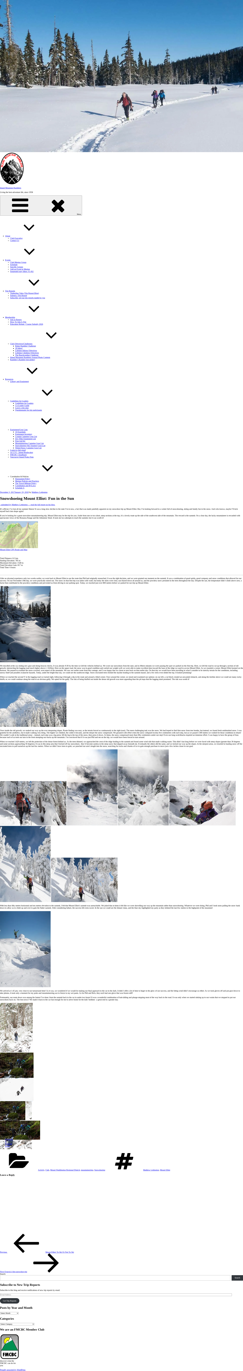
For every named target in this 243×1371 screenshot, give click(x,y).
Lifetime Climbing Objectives (27, 353)
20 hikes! (19, 348)
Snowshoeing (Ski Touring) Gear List (30, 446)
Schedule (13, 265)
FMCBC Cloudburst (18, 455)
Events (8, 260)
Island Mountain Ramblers (10, 188)
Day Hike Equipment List (25, 439)
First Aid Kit (20, 441)
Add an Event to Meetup (20, 269)
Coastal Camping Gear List (26, 436)
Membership (10, 317)
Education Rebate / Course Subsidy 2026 (26, 324)
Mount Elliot (165, 1170)
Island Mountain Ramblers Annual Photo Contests (30, 357)
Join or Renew (16, 320)
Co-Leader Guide (22, 405)
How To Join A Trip (18, 322)
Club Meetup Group (18, 262)
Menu (79, 214)
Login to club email (18, 450)
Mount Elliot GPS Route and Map (13, 550)
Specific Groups (16, 267)
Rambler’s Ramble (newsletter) (22, 360)
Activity (41, 1170)
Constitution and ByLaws (25, 486)
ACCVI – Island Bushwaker (21, 452)
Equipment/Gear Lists (19, 430)
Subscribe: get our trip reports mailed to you (27, 298)
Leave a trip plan (22, 408)
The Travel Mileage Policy (25, 483)
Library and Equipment (19, 381)
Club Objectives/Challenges (21, 344)
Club (47, 1170)
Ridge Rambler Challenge (25, 346)
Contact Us (14, 240)
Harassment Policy (22, 479)
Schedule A (19, 488)
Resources (9, 379)
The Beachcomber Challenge (26, 355)
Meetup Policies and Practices (27, 481)
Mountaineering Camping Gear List (29, 443)
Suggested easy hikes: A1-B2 (22, 271)
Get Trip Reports (9, 1301)
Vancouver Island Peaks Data (22, 457)
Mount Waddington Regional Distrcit (65, 1170)
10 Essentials (20, 432)
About (7, 236)
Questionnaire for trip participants (28, 410)
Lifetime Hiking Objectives (26, 350)
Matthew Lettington (39, 492)
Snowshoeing (99, 1170)
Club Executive (16, 238)
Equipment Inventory (23, 434)
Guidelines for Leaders (19, 401)
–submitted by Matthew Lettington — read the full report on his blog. (27, 505)
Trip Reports (10, 291)
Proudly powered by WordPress (12, 1370)
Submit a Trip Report (18, 295)
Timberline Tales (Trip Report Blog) (24, 293)
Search (2, 1274)
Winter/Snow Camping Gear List (28, 448)
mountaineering (87, 1170)
